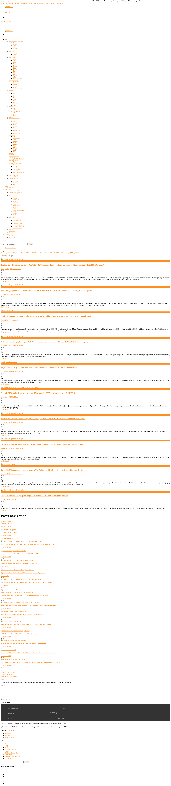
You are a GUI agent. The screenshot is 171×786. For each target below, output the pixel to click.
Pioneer (14, 87)
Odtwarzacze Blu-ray (14, 118)
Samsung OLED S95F (8, 253)
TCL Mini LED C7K (56, 253)
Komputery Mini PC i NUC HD (16, 159)
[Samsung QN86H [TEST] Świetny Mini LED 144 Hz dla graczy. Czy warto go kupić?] (17, 592)
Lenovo (14, 114)
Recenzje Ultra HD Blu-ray (19, 219)
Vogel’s (14, 176)
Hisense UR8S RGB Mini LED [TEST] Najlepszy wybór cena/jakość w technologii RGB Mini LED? (28, 605)
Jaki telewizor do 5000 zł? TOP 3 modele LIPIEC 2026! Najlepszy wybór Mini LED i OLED (26, 582)
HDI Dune (15, 166)
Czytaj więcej (5, 281)
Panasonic (15, 48)
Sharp (14, 71)
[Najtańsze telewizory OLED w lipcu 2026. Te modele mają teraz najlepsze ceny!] (17, 570)
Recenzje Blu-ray (17, 220)
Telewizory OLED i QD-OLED (16, 41)
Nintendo (15, 132)
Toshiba (14, 77)
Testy (6, 39)
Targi (10, 195)
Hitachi (14, 60)
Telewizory (4, 492)
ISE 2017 (15, 214)
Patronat (11, 232)
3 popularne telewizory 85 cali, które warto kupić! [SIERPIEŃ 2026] (20, 554)
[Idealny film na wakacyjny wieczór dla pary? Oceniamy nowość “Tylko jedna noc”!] (13, 640)
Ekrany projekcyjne (13, 160)
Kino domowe (12, 135)
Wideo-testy (11, 187)
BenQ (14, 93)
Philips (14, 50)
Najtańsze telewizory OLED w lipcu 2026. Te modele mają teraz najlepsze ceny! (23, 573)
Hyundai (15, 168)
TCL (14, 56)
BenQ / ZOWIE (16, 111)
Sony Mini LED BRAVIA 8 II (24, 253)
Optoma (14, 99)
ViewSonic (15, 103)
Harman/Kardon (16, 138)
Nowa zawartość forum (10, 248)
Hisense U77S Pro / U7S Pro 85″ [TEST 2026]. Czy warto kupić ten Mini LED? (23, 614)
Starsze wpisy (6, 521)
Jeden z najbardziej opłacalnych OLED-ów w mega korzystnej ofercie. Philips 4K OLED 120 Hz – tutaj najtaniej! (47, 342)
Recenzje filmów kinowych (19, 222)
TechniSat (15, 75)
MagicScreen (16, 162)
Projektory (11, 90)
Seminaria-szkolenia (17, 228)
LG (13, 42)
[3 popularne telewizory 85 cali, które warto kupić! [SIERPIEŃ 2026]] (13, 551)
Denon (14, 136)
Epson (14, 94)
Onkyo (14, 139)
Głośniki (11, 153)
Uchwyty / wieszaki (13, 175)
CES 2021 (15, 196)
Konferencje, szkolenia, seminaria (16, 225)
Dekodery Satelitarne (14, 178)
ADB (14, 179)
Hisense (14, 45)
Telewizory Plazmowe (14, 81)
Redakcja (15, 397)
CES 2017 (15, 213)
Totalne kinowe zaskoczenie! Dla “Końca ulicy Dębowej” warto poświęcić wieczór (23, 633)
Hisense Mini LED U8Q (42, 253)
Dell (14, 112)
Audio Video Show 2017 (18, 210)
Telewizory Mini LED (14, 57)
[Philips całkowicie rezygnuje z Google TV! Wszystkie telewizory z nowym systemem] (12, 490)
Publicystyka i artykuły (14, 193)
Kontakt (7, 735)
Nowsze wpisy (6, 523)
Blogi (6, 747)
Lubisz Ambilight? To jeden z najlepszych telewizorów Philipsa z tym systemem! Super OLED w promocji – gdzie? (47, 316)
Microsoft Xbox (16, 130)
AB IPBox (15, 181)
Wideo (6, 186)
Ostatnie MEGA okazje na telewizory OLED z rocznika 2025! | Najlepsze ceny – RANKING (38, 393)
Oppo (14, 121)
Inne (14, 151)
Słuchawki (11, 154)
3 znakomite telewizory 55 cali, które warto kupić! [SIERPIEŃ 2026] (20, 563)
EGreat (14, 165)
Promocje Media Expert (8, 261)
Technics (15, 148)
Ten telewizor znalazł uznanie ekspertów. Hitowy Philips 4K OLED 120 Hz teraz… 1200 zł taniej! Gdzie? (43, 419)
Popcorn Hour (16, 170)
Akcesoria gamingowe (14, 156)
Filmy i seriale (5, 3)
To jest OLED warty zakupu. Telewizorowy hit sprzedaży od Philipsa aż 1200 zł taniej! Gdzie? (39, 367)
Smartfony (11, 117)
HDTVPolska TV (10, 749)
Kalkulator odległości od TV (15, 192)
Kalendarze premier (17, 223)
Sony (14, 47)
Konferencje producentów (19, 226)
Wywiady (11, 229)
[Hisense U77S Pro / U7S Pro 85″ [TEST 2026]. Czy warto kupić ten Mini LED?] (13, 612)
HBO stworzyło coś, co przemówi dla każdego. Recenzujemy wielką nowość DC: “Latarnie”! (26, 624)
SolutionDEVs (12, 730)
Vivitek (14, 105)
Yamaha (14, 150)
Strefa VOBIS (12, 237)
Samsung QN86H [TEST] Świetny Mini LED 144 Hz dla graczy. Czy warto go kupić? (24, 595)
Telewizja (13, 3)
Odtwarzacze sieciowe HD (15, 163)
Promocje (7, 234)
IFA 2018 (15, 204)
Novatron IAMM (17, 169)
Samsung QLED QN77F (71, 253)
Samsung (15, 44)
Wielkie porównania (17, 78)
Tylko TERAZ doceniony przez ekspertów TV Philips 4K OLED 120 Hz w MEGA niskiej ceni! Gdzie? (42, 470)
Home (3, 256)
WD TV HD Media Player (19, 172)
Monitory (11, 106)
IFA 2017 (15, 211)
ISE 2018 (15, 207)
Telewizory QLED (13, 51)
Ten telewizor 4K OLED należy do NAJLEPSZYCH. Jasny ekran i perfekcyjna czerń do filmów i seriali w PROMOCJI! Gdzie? (52, 265)
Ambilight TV (58, 3)
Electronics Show (17, 205)
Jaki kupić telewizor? (14, 190)
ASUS (14, 109)
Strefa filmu (11, 217)
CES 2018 (15, 208)
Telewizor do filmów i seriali (45, 3)
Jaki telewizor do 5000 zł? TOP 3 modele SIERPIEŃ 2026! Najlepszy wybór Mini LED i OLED (27, 544)
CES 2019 (15, 202)
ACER (14, 108)
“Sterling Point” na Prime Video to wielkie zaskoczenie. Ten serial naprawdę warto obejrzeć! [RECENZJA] (30, 662)
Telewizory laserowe (13, 80)
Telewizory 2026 (21, 3)
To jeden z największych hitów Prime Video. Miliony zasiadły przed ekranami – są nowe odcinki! (28, 653)
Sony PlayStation (17, 133)
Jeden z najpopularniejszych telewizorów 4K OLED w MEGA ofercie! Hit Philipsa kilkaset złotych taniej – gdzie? (47, 291)
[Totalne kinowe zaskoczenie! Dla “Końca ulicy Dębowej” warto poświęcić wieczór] (15, 631)
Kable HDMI (12, 157)
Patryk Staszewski (15, 269)
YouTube (7, 239)
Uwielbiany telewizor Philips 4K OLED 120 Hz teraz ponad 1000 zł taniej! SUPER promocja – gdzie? (42, 444)
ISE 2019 (15, 201)
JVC (14, 63)
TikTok (6, 241)
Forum (6, 38)
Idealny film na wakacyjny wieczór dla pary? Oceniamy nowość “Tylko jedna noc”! (24, 643)
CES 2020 (15, 198)
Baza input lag (12, 231)
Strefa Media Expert (13, 235)
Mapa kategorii (9, 737)
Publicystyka (8, 189)
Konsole (11, 129)
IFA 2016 (15, 216)
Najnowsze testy (31, 3)
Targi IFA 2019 (16, 199)
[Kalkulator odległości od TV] (8, 530)
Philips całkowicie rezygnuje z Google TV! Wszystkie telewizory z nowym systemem (34, 496)
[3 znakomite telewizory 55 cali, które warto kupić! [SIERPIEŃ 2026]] (17, 560)
